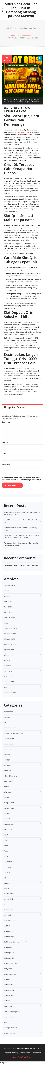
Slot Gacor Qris (18, 102)
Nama (5, 443)
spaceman (8, 1006)
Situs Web (6, 464)
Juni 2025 (7, 660)
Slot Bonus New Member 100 (15, 942)
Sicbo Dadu (8, 910)
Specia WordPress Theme (22, 1057)
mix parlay (8, 829)
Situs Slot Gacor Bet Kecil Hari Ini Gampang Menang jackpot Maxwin (21, 10)
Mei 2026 (7, 601)
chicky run (7, 749)
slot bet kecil (9, 936)
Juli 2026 (7, 591)
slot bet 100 (8, 926)
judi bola (7, 786)
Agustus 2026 (9, 585)
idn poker (7, 765)
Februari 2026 (9, 617)
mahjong (7, 797)
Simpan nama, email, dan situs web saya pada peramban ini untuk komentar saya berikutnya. (21, 478)
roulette (7, 872)
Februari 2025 (9, 682)
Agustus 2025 (9, 649)
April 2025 (8, 671)
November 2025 (10, 633)
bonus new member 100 (13, 733)
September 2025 (10, 644)
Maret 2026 (8, 612)
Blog (5, 722)
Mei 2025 (7, 666)
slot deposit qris (24, 132)
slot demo (8, 947)
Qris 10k (33, 100)
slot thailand (8, 995)
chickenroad (8, 744)
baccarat (7, 717)
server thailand (10, 899)
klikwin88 (7, 792)
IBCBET (7, 760)
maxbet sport (9, 824)
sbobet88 (8, 888)
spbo (6, 1022)
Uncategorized (9, 1033)
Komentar (6, 422)
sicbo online (8, 915)
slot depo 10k (9, 952)
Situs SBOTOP (9, 920)
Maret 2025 (8, 676)
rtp (5, 877)
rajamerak (8, 861)
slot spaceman (9, 990)
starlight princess (10, 1027)
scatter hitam (9, 894)
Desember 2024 (10, 692)
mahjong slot (9, 803)
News (6, 840)
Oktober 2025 (9, 639)
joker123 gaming (10, 776)
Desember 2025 (10, 628)
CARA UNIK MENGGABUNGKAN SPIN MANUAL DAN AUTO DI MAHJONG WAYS (22, 536)
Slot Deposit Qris (24, 35)
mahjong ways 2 (10, 808)
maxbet (7, 819)
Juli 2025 (7, 655)
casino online (9, 738)
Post (6, 851)
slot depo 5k (9, 958)
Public (6, 856)
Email (4, 453)
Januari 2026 (8, 623)
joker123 (7, 770)
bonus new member (11, 728)
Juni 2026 (7, 596)
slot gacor (8, 969)
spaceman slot (9, 1017)
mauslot (7, 813)
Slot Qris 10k (34, 102)
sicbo (6, 904)
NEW (6, 835)
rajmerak (7, 867)
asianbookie (8, 712)
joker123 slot (9, 781)
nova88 (7, 845)
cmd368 (7, 754)
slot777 (7, 1001)
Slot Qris (26, 102)
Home (12, 35)
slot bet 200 (8, 931)
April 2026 (8, 607)
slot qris (7, 979)
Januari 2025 (8, 687)
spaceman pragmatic (12, 1011)
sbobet (7, 883)
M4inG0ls (8, 100)
